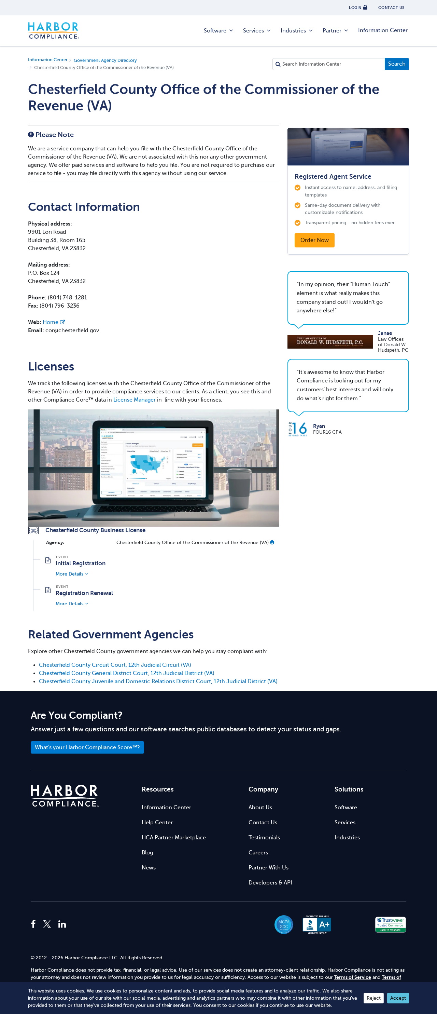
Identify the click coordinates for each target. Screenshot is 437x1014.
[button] (272, 542)
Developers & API (270, 883)
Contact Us (263, 823)
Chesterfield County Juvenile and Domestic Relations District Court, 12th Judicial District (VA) (158, 681)
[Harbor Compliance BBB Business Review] (313, 924)
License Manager (134, 400)
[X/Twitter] (47, 924)
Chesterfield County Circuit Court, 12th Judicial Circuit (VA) (115, 665)
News (149, 868)
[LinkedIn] (62, 924)
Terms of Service (352, 977)
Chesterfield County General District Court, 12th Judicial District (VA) (126, 673)
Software (215, 31)
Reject (374, 998)
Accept (398, 998)
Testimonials (264, 838)
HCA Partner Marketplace (174, 838)
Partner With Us (268, 868)
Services (253, 31)
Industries (293, 31)
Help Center (157, 823)
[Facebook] (35, 924)
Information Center (383, 30)
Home (50, 322)
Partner (332, 31)
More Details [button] (69, 574)
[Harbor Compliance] (65, 796)
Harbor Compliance (53, 30)
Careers (258, 853)
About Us (260, 808)
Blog (147, 853)
